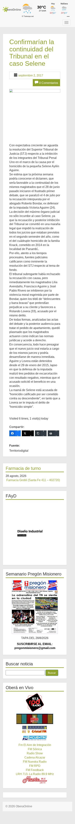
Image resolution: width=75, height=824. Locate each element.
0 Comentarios (48, 82)
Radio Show (35, 753)
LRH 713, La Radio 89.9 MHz (35, 774)
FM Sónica (35, 749)
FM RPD (34, 765)
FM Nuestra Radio (35, 761)
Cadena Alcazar (34, 757)
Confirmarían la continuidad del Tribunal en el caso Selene (31, 52)
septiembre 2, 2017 (30, 75)
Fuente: (14, 445)
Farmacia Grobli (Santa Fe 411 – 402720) (33, 480)
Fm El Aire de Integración (35, 744)
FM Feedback (35, 770)
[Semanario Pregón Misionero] (35, 607)
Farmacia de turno (23, 468)
